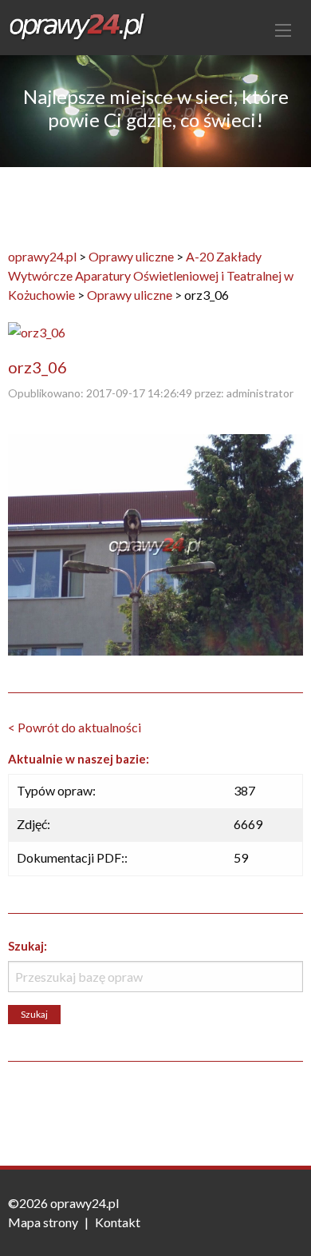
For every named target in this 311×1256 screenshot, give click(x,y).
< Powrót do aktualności (74, 727)
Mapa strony (43, 1222)
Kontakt (117, 1222)
